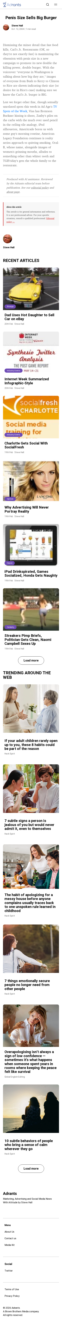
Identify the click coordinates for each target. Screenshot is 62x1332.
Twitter (9, 1270)
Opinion (10, 499)
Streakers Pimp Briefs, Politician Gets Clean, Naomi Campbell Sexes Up (28, 640)
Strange (10, 306)
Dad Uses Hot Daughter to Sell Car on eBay (29, 317)
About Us (9, 1231)
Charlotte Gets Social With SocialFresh (26, 445)
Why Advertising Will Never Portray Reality (27, 509)
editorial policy (40, 187)
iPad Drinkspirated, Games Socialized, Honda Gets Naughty (31, 573)
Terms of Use (12, 1289)
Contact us (10, 1238)
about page (13, 191)
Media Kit (10, 1245)
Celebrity (10, 627)
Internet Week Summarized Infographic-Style (27, 381)
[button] (55, 4)
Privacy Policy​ (12, 1296)
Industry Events (13, 371)
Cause (9, 563)
